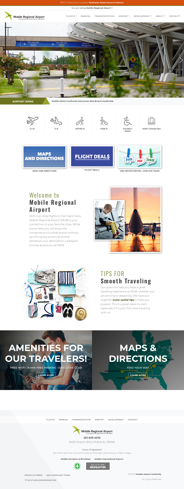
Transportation (104, 16)
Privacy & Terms (33, 475)
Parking (85, 16)
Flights (71, 16)
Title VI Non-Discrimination (40, 480)
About (160, 16)
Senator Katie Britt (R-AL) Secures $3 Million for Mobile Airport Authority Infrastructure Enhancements (104, 101)
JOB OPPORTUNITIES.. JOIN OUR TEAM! (139, 171)
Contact (174, 16)
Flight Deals (92, 170)
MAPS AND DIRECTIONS (44, 171)
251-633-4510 (92, 437)
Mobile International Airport (109, 459)
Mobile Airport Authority (148, 474)
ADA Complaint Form (58, 475)
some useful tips (123, 299)
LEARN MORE (46, 375)
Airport (123, 16)
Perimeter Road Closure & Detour (106, 2)
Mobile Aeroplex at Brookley (75, 459)
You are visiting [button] (91, 8)
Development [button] (142, 16)
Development (116, 419)
